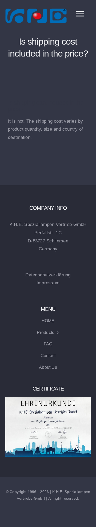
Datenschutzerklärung (47, 274)
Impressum (48, 282)
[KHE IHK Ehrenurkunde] (48, 399)
